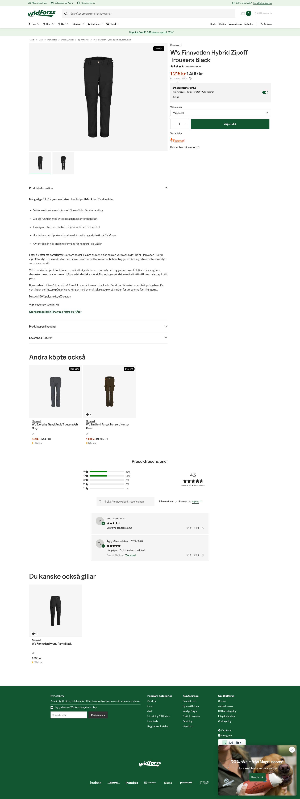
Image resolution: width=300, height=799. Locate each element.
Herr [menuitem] (34, 24)
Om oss (222, 701)
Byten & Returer (191, 706)
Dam (41, 39)
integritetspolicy (88, 707)
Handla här (257, 777)
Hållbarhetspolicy (227, 711)
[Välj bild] (40, 163)
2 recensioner (192, 66)
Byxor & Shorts (67, 39)
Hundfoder (153, 721)
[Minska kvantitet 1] (173, 124)
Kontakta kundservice (262, 3)
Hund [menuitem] (113, 24)
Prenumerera (98, 715)
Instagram (226, 735)
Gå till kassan (262, 13)
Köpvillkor (188, 726)
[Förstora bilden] (98, 97)
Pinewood (176, 45)
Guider (222, 24)
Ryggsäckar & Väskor (158, 726)
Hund (150, 706)
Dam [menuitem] (48, 24)
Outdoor (151, 701)
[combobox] (220, 113)
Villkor (176, 97)
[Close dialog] (292, 750)
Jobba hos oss (225, 706)
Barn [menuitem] (63, 24)
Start (32, 39)
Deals (213, 24)
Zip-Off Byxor (83, 39)
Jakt (149, 711)
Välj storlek (230, 124)
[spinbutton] (179, 124)
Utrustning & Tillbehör (158, 716)
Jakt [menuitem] (78, 24)
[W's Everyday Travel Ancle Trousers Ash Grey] (55, 391)
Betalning (188, 721)
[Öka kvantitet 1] (185, 124)
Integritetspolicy (226, 716)
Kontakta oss (266, 24)
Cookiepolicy (224, 721)
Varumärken (235, 24)
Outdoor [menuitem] (95, 24)
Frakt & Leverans (191, 716)
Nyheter (248, 24)
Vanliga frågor (190, 711)
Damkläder (52, 39)
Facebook (226, 730)
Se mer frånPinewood (183, 147)
